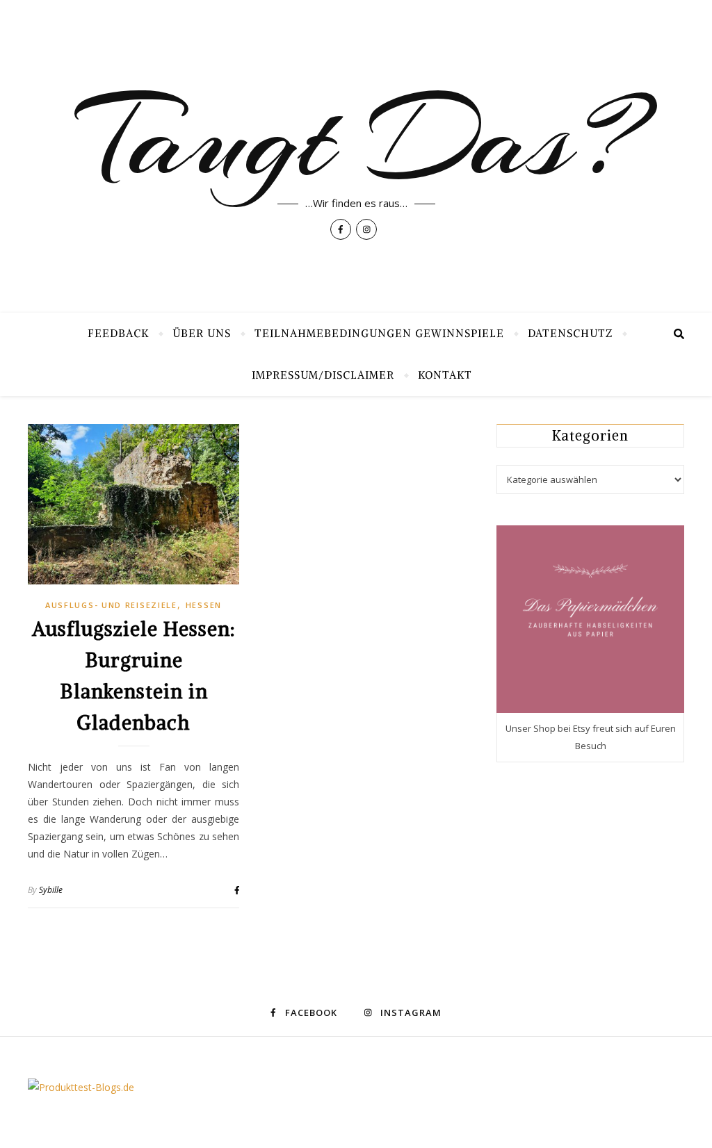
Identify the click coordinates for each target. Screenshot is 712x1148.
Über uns (201, 333)
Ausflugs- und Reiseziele (111, 605)
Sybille (51, 890)
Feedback (118, 333)
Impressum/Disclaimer (323, 375)
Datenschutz (570, 333)
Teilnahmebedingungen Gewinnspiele (379, 333)
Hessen (204, 605)
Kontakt (445, 375)
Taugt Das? (356, 139)
